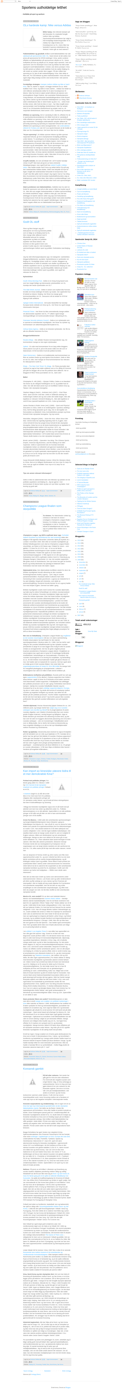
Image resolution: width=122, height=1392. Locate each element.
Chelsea (43, 758)
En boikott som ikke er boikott (86, 252)
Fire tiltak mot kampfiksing (85, 205)
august (81, 573)
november (82, 565)
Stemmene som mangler (85, 111)
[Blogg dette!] (26, 209)
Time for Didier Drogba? (84, 508)
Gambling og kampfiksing (85, 196)
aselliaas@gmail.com (82, 454)
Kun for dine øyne (82, 259)
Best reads (79, 65)
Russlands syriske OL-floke (85, 264)
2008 (79, 559)
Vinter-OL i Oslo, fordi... (84, 175)
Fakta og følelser (82, 116)
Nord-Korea (53, 1364)
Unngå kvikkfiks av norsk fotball (87, 189)
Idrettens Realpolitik (83, 113)
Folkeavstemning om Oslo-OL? (87, 159)
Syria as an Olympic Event (85, 468)
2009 (79, 557)
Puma (67, 211)
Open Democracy (29, 355)
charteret (27, 794)
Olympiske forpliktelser (84, 147)
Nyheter (51, 495)
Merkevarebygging (54, 211)
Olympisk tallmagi (82, 138)
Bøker (46, 495)
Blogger (42, 495)
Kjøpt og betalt (81, 219)
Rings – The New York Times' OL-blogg (37, 366)
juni (80, 579)
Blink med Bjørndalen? (84, 145)
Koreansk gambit (33, 1068)
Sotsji (38, 761)
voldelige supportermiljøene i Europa (56, 688)
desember (82, 562)
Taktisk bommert (82, 221)
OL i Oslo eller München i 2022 (87, 178)
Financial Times (28, 311)
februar (81, 609)
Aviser (31, 495)
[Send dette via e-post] (25, 209)
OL (64, 211)
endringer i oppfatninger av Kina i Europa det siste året (50, 1136)
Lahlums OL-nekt (82, 250)
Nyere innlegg (28, 1371)
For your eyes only (83, 471)
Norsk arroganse (82, 136)
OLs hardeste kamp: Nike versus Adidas (47, 25)
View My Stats (92, 631)
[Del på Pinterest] (31, 209)
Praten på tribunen (83, 194)
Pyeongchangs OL (83, 131)
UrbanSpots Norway (85, 98)
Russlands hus (82, 269)
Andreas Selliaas (84, 95)
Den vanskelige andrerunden (86, 122)
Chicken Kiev (81, 243)
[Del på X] (28, 209)
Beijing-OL (37, 211)
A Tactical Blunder (83, 482)
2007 (79, 615)
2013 (79, 546)
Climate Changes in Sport (85, 531)
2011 (79, 551)
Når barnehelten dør (90, 279)
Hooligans (54, 758)
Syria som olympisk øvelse (85, 257)
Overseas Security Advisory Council (36, 320)
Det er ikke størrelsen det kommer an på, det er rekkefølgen (85, 171)
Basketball (32, 1056)
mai (80, 581)
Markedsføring (44, 211)
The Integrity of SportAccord (86, 477)
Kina (48, 1364)
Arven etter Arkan (82, 214)
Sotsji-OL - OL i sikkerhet (85, 267)
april (80, 603)
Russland (33, 761)
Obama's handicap (83, 503)
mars (81, 606)
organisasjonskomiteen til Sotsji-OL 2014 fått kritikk (41, 666)
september (82, 570)
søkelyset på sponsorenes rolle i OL (36, 56)
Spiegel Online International (33, 303)
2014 (79, 543)
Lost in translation (82, 480)
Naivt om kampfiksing (84, 212)
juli (80, 576)
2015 (79, 540)
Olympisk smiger (82, 134)
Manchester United (62, 758)
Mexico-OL (39, 1058)
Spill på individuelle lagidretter (86, 224)
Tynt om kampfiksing (83, 191)
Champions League (34, 758)
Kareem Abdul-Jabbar (53, 898)
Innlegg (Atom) (36, 1374)
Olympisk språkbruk (83, 262)
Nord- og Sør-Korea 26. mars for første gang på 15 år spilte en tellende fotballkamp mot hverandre (46, 1176)
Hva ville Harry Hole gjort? (85, 199)
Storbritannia (44, 761)
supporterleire (32, 677)
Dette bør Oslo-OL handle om (86, 152)
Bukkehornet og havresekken (86, 216)
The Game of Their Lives (54, 1235)
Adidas (31, 211)
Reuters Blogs (28, 340)
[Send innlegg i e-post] (61, 206)
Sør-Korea (60, 1364)
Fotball (48, 758)
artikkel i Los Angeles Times (36, 931)
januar (81, 612)
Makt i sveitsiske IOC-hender (86, 180)
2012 (79, 548)
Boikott (44, 1056)
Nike (61, 211)
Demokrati (50, 1056)
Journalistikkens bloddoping (86, 388)
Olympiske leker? (82, 254)
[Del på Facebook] (30, 209)
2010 (79, 554)
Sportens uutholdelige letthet (44, 7)
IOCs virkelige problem (84, 150)
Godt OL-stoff (31, 221)
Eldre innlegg (66, 1371)
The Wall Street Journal (31, 290)
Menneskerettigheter (29, 1058)
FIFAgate (80, 506)
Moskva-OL (27, 761)
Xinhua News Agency (30, 329)
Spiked (25, 346)
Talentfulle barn (89, 294)
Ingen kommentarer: (52, 206)
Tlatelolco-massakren (42, 955)
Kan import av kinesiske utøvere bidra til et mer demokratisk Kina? (47, 772)
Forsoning (39, 1364)
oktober (81, 567)
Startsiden (47, 1371)
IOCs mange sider (83, 125)
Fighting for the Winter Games (86, 501)
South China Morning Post (32, 281)
